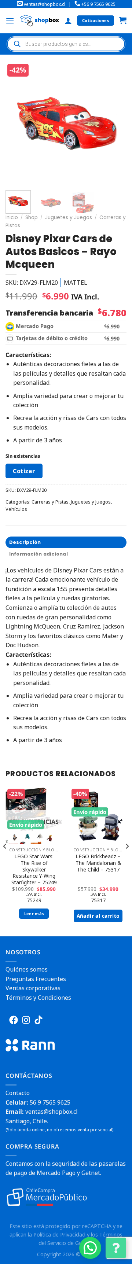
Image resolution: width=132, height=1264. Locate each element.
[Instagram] (26, 1020)
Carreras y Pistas (50, 501)
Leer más (34, 913)
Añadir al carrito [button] (98, 915)
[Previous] (17, 123)
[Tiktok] (38, 1020)
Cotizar (24, 471)
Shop (31, 217)
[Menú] (10, 21)
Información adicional (38, 554)
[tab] (66, 542)
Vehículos (16, 509)
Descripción (25, 542)
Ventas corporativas (33, 988)
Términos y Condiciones (38, 998)
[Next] (116, 123)
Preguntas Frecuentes (36, 979)
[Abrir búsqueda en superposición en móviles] (66, 44)
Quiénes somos (27, 969)
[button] (90, 1248)
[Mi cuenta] (68, 20)
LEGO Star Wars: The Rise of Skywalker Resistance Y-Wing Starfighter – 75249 (34, 869)
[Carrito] (122, 20)
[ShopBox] (39, 20)
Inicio (12, 217)
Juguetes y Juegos (68, 217)
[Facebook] (13, 1020)
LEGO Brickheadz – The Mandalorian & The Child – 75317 (98, 863)
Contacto (18, 1093)
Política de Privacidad (59, 1234)
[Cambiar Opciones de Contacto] (116, 1248)
